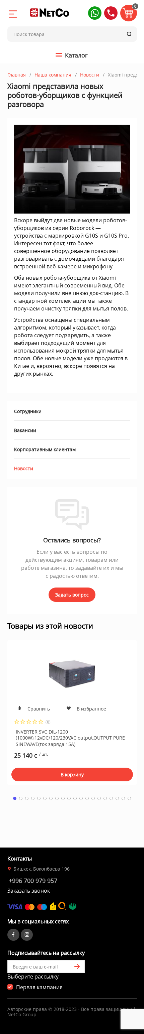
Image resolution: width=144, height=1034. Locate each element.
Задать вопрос (72, 595)
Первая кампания (39, 987)
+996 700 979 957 (33, 881)
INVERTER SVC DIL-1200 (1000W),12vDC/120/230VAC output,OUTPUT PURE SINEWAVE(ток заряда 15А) (70, 738)
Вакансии (25, 430)
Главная (16, 75)
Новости (89, 75)
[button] (94, 13)
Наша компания (52, 75)
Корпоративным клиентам (45, 449)
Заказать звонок (28, 890)
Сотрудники (28, 411)
